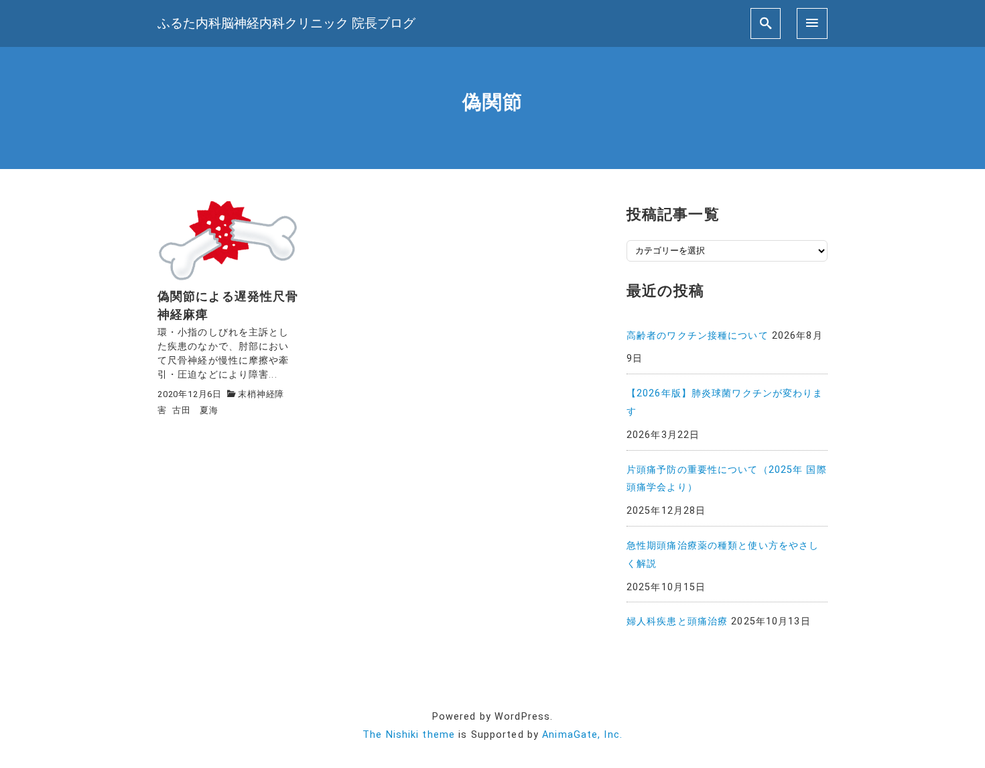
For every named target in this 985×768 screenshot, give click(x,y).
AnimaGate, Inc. (582, 734)
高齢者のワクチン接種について (698, 335)
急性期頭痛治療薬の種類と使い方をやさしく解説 (723, 554)
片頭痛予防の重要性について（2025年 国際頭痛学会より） (727, 479)
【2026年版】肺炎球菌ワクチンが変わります (725, 402)
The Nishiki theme (409, 734)
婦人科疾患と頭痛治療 (677, 621)
